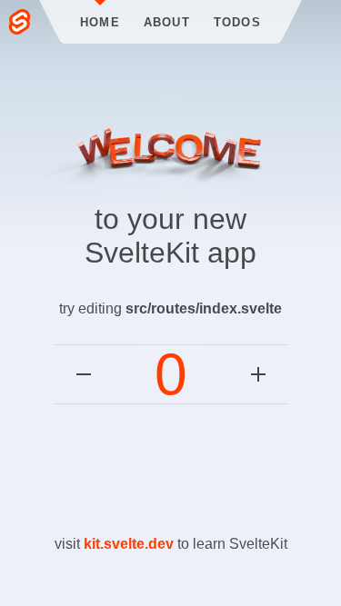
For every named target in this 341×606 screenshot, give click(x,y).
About (167, 22)
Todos (237, 22)
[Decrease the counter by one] (84, 374)
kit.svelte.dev (129, 543)
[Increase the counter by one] (258, 374)
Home (100, 22)
